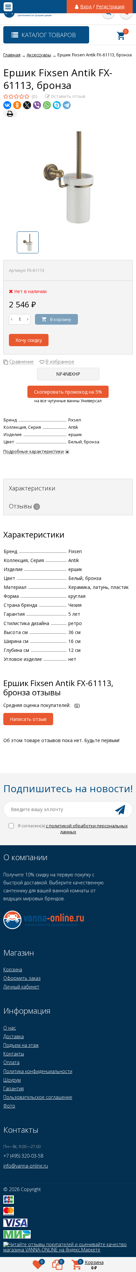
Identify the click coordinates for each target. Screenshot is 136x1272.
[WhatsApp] (47, 105)
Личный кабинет (21, 987)
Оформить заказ (22, 978)
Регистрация (110, 6)
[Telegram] (67, 105)
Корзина (12, 969)
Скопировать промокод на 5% (68, 392)
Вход (85, 6)
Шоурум (12, 1080)
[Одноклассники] (17, 105)
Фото (9, 1106)
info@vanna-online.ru (25, 1166)
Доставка (13, 1036)
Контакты (13, 1053)
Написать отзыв (28, 719)
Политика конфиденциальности (37, 1071)
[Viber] (37, 105)
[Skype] (57, 105)
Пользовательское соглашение (37, 1097)
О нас (9, 1028)
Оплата (11, 1062)
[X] (27, 105)
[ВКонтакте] (7, 105)
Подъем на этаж (21, 1045)
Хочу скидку (29, 340)
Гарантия (13, 1088)
